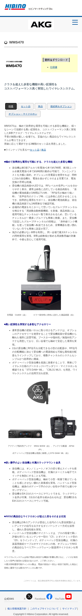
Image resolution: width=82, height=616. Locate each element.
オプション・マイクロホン (23, 114)
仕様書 (53, 67)
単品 (40, 106)
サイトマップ (69, 608)
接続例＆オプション (61, 106)
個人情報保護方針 (16, 608)
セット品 (25, 106)
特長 (11, 106)
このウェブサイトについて (44, 608)
